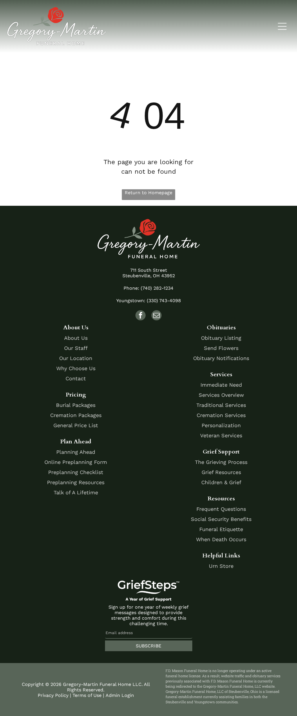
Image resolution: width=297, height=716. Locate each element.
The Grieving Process (221, 462)
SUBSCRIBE (148, 646)
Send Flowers (221, 348)
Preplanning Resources (75, 482)
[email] (156, 316)
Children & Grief (221, 482)
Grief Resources (221, 472)
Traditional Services (221, 405)
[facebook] (140, 316)
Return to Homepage (148, 192)
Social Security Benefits (221, 519)
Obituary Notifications (221, 358)
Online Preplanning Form (75, 462)
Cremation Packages (76, 415)
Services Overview (221, 395)
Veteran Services (221, 435)
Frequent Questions (221, 509)
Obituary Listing (221, 338)
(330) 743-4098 (164, 300)
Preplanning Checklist (75, 472)
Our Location (75, 358)
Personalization (221, 425)
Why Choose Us (75, 368)
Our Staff (76, 348)
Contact (76, 378)
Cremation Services (221, 415)
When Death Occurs (221, 539)
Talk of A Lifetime (76, 492)
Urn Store (221, 566)
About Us (76, 338)
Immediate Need (221, 385)
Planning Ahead (75, 452)
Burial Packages (75, 405)
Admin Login (120, 695)
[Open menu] (282, 26)
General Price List (75, 425)
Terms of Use (87, 695)
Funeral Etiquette (221, 529)
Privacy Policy (53, 695)
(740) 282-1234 (157, 288)
